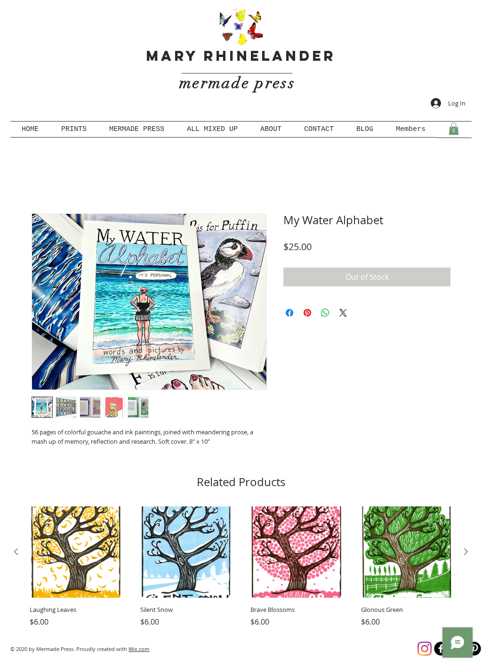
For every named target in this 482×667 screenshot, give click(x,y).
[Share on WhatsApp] (325, 314)
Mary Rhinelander (241, 56)
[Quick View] (75, 554)
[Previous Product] (16, 553)
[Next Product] (466, 553)
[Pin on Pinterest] (307, 314)
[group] (241, 569)
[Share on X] (343, 314)
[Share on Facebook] (289, 314)
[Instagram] (425, 650)
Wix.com (139, 650)
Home (42, 181)
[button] (454, 128)
